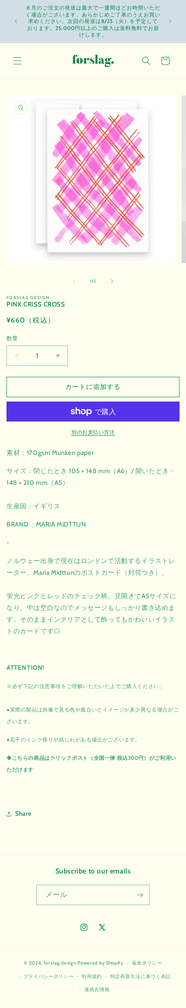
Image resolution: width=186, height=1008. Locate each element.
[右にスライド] (112, 281)
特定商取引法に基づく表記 (140, 976)
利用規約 (92, 976)
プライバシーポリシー (48, 976)
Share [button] (23, 813)
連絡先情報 (97, 989)
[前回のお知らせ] (16, 21)
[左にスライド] (73, 281)
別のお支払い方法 (93, 432)
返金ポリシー (147, 963)
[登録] (139, 895)
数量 (12, 338)
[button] (17, 60)
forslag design (60, 963)
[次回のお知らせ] (170, 21)
